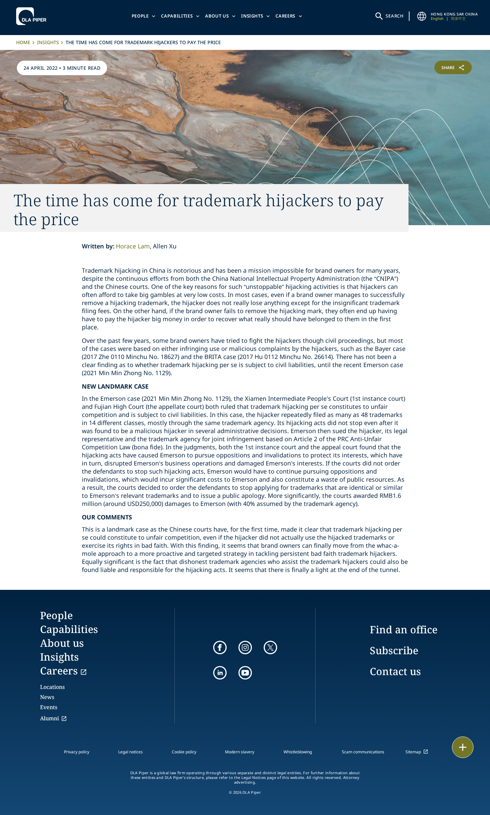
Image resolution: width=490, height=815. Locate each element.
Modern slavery (239, 752)
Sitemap (413, 752)
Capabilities (177, 16)
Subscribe (394, 650)
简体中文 (458, 18)
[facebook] (220, 647)
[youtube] (245, 673)
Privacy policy (76, 752)
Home (23, 42)
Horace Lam (133, 246)
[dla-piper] (33, 16)
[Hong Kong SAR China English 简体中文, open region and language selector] (422, 16)
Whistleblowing (298, 752)
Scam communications (363, 752)
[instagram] (245, 647)
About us (217, 16)
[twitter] (270, 647)
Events (48, 707)
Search (395, 16)
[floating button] (462, 747)
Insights (252, 16)
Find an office (403, 629)
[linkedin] (220, 673)
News (47, 697)
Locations (52, 687)
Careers (285, 16)
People (140, 16)
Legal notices (130, 752)
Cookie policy (184, 752)
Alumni (49, 718)
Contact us (395, 671)
